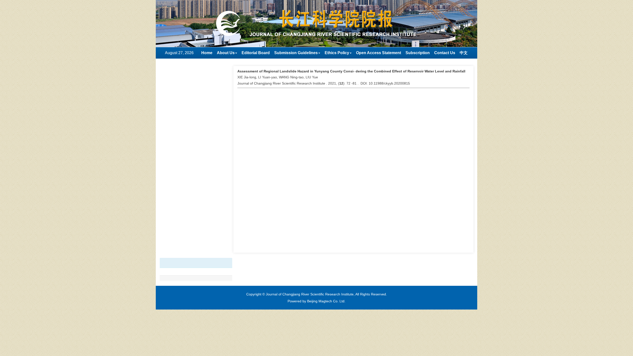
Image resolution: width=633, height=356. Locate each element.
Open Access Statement (378, 53)
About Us (226, 53)
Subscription (418, 53)
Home (206, 53)
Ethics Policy (337, 53)
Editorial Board (256, 53)
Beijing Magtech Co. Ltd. (326, 301)
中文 (464, 53)
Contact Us (444, 53)
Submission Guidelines (296, 53)
